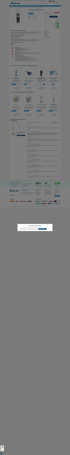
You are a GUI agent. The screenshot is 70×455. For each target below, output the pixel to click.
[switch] (2, 450)
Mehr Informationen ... (45, 227)
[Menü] (3, 445)
